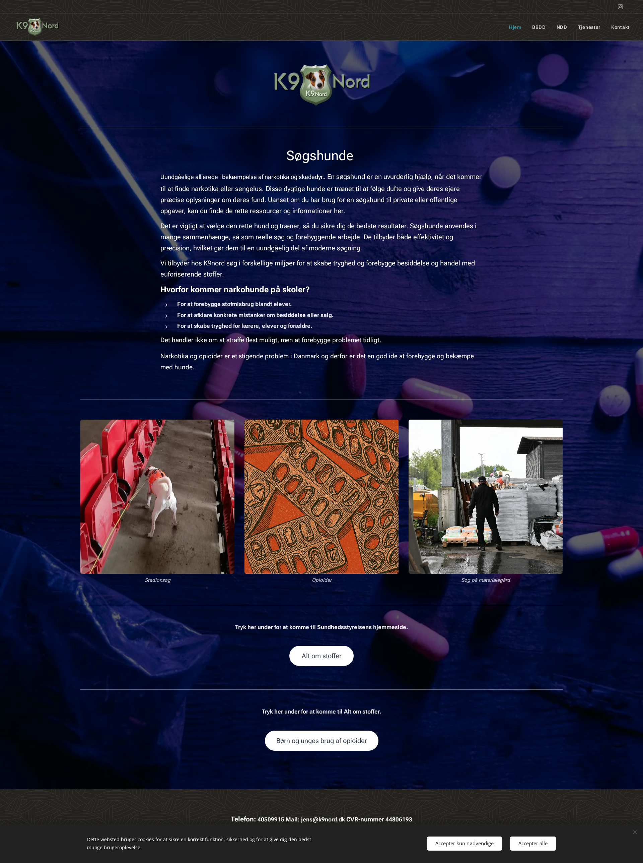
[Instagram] (620, 6)
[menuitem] (517, 27)
